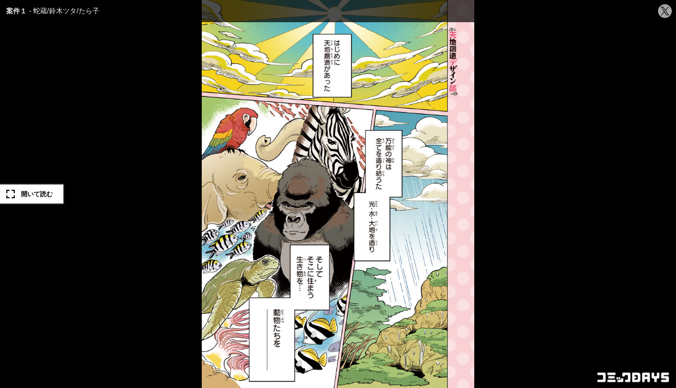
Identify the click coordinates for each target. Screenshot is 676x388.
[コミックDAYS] (633, 377)
